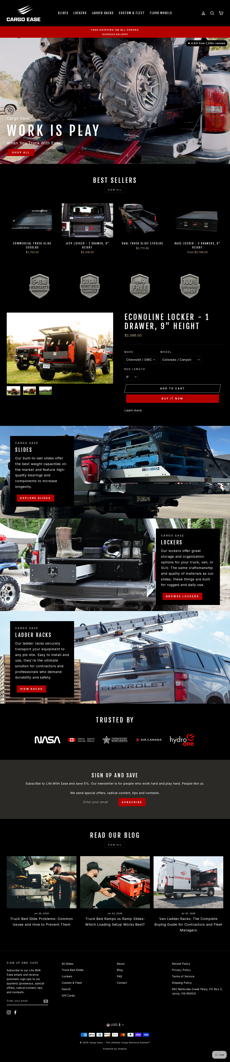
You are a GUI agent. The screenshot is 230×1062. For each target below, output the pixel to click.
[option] (115, 32)
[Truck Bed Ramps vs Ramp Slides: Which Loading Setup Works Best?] (115, 882)
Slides (63, 13)
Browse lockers (182, 596)
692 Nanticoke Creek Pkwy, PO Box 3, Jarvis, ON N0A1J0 (197, 991)
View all (115, 190)
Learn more (133, 410)
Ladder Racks (103, 13)
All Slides (68, 963)
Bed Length (134, 369)
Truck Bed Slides (73, 970)
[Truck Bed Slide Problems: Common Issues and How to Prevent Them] (41, 882)
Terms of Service (183, 976)
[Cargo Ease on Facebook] (15, 1012)
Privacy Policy (181, 970)
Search (66, 989)
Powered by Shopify (115, 1049)
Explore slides (35, 498)
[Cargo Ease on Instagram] (9, 1012)
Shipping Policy (182, 982)
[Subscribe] (46, 1001)
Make (129, 352)
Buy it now (172, 398)
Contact (122, 982)
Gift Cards (68, 995)
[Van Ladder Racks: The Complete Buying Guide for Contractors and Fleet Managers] (188, 882)
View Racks (31, 688)
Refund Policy (181, 963)
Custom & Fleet (132, 13)
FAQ (119, 976)
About (121, 963)
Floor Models (161, 13)
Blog (120, 970)
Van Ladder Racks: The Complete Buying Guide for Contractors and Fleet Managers (188, 924)
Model (166, 352)
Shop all (21, 152)
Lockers (80, 13)
